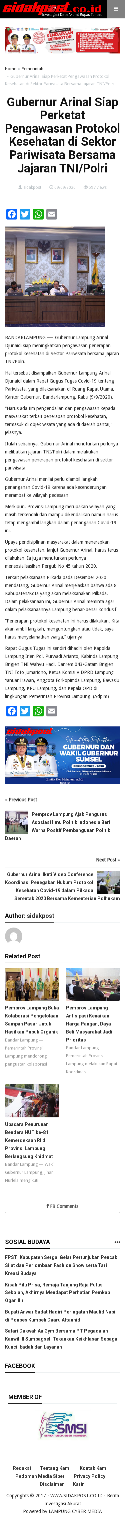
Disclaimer (52, 1484)
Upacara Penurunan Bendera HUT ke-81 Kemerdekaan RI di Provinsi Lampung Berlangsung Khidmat (29, 1140)
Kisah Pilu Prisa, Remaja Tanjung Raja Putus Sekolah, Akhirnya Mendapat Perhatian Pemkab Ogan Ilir (57, 1292)
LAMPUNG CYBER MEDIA (75, 1511)
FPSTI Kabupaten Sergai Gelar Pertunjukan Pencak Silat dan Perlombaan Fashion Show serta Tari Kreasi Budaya (61, 1265)
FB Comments (63, 1206)
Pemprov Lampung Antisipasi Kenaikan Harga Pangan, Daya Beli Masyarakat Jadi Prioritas (89, 1023)
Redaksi (22, 1468)
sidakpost (32, 187)
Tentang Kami (55, 1468)
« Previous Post (21, 799)
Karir (78, 1484)
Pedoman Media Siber (40, 1476)
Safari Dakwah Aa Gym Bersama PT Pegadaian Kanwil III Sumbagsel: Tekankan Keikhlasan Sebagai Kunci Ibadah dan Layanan (62, 1339)
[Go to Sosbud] (117, 1242)
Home (10, 68)
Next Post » (108, 859)
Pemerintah (32, 68)
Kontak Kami (94, 1468)
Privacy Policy (89, 1476)
